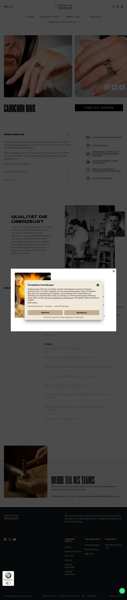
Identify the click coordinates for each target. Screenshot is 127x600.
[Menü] (12, 572)
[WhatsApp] (122, 591)
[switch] (8, 583)
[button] (114, 271)
